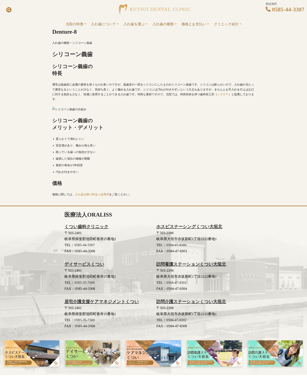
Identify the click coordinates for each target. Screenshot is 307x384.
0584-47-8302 (176, 320)
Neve (55, 379)
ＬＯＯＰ (222, 94)
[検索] (9, 9)
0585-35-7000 (84, 282)
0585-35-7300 (84, 320)
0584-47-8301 (176, 282)
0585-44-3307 (288, 9)
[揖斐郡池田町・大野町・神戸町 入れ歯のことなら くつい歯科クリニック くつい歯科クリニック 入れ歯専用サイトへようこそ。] (153, 9)
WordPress (80, 379)
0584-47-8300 (176, 245)
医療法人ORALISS (88, 214)
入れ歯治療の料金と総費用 (92, 194)
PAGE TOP (297, 369)
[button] (85, 24)
